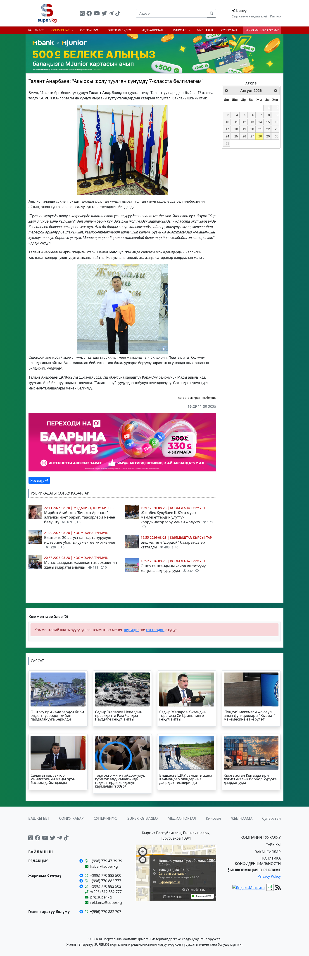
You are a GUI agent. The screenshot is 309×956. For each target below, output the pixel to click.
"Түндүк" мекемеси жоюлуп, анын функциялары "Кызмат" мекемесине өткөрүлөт (250, 715)
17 (227, 129)
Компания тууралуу (261, 837)
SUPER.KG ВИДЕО (120, 30)
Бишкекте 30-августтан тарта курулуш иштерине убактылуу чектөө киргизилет (80, 542)
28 (260, 136)
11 (236, 122)
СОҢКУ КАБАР (60, 30)
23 (276, 129)
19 (244, 129)
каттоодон (155, 629)
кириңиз (131, 629)
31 (227, 143)
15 (268, 122)
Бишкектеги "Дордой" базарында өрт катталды (174, 545)
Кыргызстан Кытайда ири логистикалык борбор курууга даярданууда (250, 779)
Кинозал (180, 30)
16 (276, 122)
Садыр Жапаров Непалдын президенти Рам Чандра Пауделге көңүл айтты (118, 715)
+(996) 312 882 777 (106, 891)
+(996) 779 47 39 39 (106, 860)
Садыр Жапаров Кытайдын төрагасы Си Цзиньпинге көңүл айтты (183, 715)
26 (244, 136)
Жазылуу (38, 480)
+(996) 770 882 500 (105, 875)
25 (236, 136)
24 (227, 136)
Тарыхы (273, 844)
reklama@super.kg (106, 902)
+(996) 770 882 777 (105, 880)
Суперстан (229, 30)
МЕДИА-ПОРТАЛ (152, 30)
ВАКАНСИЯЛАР (268, 851)
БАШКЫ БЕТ (36, 30)
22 (268, 129)
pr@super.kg (101, 897)
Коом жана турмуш (91, 533)
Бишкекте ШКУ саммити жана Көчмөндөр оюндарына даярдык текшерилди (185, 779)
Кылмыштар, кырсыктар (191, 537)
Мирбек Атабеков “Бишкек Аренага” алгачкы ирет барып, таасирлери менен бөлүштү (79, 517)
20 (252, 129)
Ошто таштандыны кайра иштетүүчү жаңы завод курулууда (173, 568)
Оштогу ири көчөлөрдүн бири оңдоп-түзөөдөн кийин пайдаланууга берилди (57, 715)
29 (268, 136)
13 (252, 122)
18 (236, 129)
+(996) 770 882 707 (105, 911)
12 (244, 122)
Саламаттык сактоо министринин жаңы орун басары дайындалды (53, 779)
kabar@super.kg (104, 866)
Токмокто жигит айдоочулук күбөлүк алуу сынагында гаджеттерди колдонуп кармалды (120, 781)
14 (260, 122)
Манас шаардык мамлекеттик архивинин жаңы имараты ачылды (80, 565)
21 (260, 129)
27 (252, 136)
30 (276, 136)
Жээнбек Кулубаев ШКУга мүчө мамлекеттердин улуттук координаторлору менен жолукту (177, 519)
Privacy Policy (269, 876)
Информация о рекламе (262, 30)
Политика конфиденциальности (258, 861)
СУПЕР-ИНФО (89, 30)
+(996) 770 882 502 (105, 886)
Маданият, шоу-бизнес (94, 508)
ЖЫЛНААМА (205, 30)
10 (227, 122)
